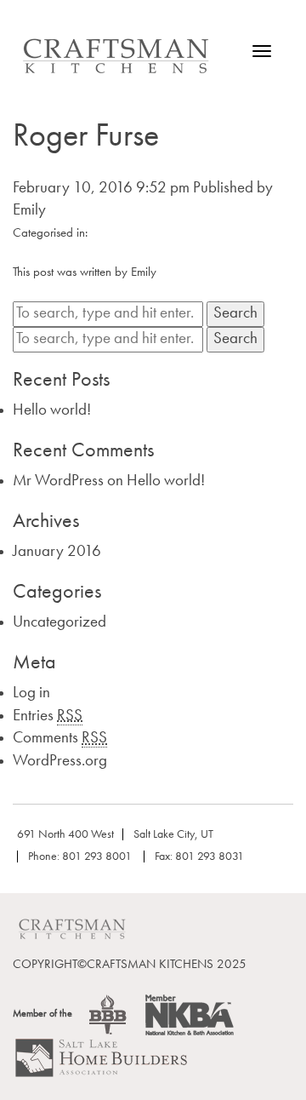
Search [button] (235, 314)
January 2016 (57, 552)
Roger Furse (86, 137)
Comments (60, 738)
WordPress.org (60, 761)
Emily (29, 211)
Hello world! (52, 411)
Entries (47, 716)
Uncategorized (59, 623)
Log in (31, 693)
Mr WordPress (58, 481)
